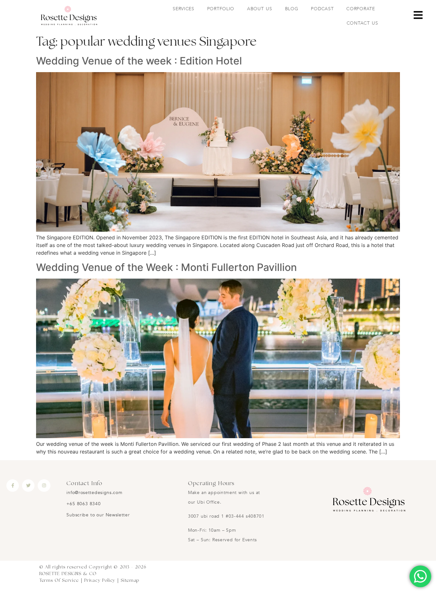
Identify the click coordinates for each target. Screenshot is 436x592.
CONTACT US (362, 23)
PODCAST (322, 9)
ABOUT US (259, 9)
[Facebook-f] (12, 485)
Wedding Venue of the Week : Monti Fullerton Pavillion (166, 267)
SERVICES (183, 9)
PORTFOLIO (220, 9)
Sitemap (130, 580)
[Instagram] (44, 485)
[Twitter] (28, 485)
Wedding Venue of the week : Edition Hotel (139, 61)
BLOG (291, 9)
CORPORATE (360, 9)
